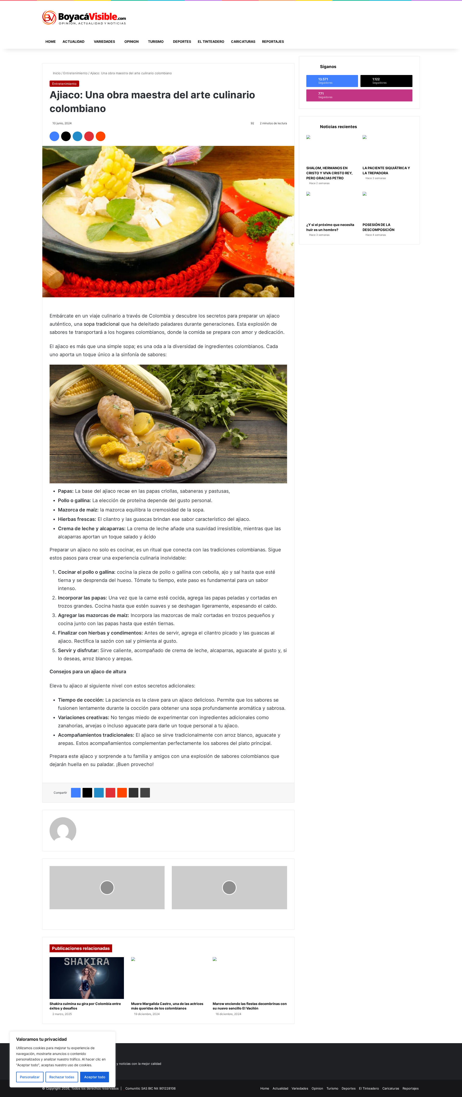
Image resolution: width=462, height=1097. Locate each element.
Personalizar (29, 1077)
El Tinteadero (211, 41)
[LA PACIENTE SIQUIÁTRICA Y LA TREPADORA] (387, 149)
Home (50, 41)
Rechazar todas (61, 1077)
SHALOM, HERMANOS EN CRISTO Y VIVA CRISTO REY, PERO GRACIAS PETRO (329, 173)
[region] (63, 1059)
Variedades (104, 41)
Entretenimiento (75, 73)
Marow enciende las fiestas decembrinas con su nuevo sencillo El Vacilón (250, 1006)
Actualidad (73, 41)
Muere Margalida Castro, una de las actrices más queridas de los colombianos (167, 1006)
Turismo (156, 41)
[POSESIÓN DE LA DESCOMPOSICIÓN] (387, 206)
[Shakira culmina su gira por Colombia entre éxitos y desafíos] (87, 978)
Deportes (182, 41)
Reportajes (273, 41)
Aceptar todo (94, 1077)
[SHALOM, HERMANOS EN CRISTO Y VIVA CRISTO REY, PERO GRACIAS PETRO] (331, 149)
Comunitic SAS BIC (139, 1088)
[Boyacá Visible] (84, 17)
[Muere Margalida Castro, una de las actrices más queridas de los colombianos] (168, 978)
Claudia (89, 820)
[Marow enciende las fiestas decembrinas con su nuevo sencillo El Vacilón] (250, 978)
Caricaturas (243, 41)
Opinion (131, 41)
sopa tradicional (102, 324)
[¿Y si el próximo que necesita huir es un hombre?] (331, 206)
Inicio (56, 73)
